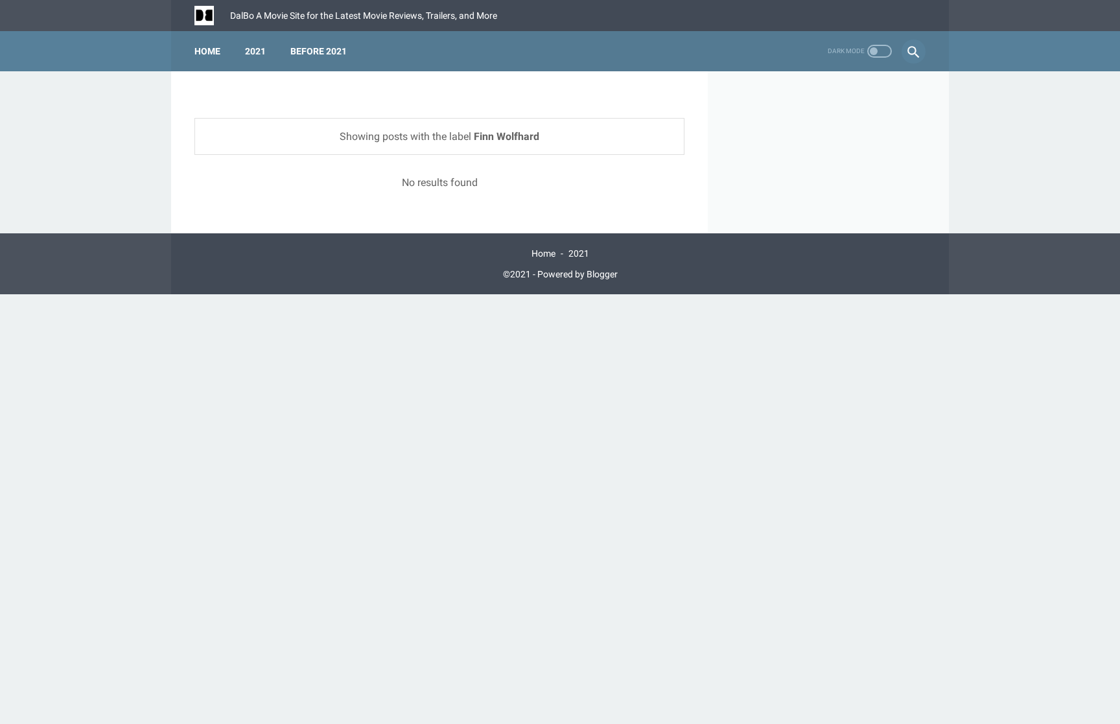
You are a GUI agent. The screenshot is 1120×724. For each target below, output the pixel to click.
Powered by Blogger (577, 274)
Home (207, 51)
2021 (255, 51)
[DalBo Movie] (212, 16)
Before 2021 (318, 51)
